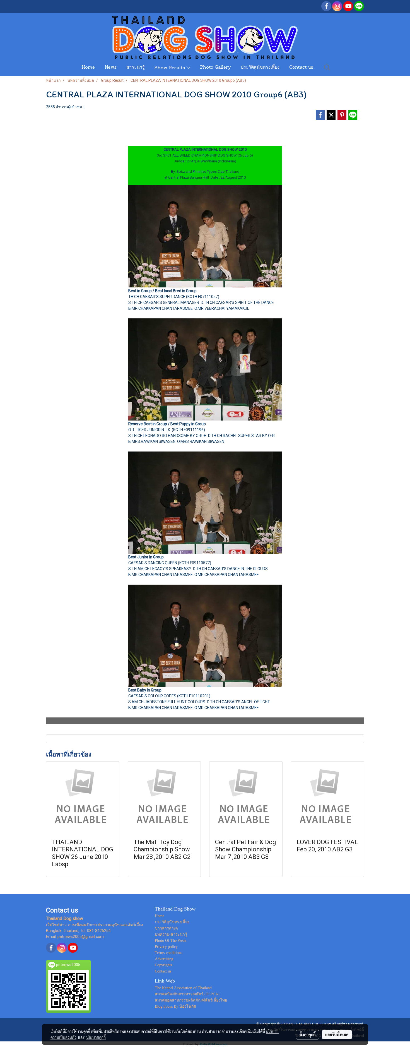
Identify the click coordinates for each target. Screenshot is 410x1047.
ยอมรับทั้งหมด (337, 1034)
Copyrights (163, 965)
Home (88, 67)
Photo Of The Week (170, 940)
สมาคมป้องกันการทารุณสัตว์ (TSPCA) (187, 994)
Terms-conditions (168, 953)
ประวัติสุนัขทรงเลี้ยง (260, 67)
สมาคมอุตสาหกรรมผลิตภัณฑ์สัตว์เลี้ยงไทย (191, 1000)
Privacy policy (166, 947)
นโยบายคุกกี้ (96, 1037)
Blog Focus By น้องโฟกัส (175, 1006)
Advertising (164, 959)
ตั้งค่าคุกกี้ (307, 1034)
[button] (327, 67)
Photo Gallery (215, 67)
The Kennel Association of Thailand (183, 988)
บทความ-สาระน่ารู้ (171, 934)
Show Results (170, 68)
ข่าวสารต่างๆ (166, 928)
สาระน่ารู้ (135, 67)
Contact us (301, 67)
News (111, 67)
